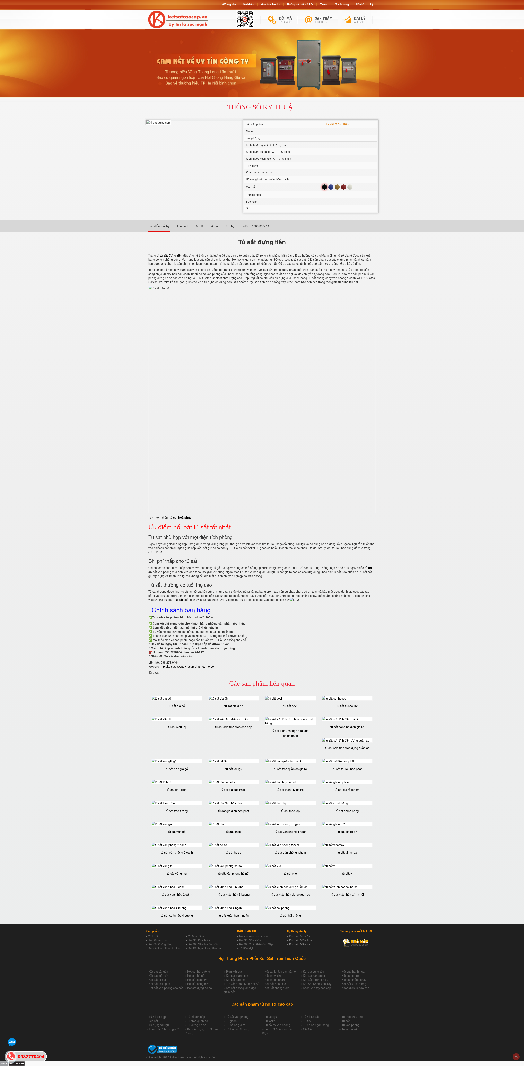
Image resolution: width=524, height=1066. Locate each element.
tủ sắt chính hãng (347, 810)
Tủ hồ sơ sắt (311, 1017)
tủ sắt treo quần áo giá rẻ (290, 768)
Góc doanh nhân (270, 4)
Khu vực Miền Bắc (300, 936)
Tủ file (307, 1021)
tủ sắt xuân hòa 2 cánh (177, 894)
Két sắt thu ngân (159, 984)
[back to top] (516, 1056)
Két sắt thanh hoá (353, 971)
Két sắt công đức (198, 984)
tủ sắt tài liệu (233, 768)
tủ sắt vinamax (347, 852)
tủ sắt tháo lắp (290, 810)
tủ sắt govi (290, 706)
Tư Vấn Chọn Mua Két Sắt (243, 984)
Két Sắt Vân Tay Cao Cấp (203, 944)
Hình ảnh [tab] (183, 226)
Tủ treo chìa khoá (353, 1017)
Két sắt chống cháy (354, 980)
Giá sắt (153, 1021)
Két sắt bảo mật (236, 980)
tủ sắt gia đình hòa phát (233, 810)
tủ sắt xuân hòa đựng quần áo (290, 894)
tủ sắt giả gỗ (177, 706)
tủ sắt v (347, 873)
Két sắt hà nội (196, 975)
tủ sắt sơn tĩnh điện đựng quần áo (347, 748)
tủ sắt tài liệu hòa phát (347, 768)
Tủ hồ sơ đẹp (157, 1017)
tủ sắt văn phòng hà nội (233, 873)
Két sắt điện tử (158, 975)
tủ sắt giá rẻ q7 (347, 831)
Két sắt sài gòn (158, 971)
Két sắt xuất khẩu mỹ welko (255, 936)
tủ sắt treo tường (177, 810)
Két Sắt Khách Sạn (199, 940)
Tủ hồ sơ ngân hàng (316, 1025)
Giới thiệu (248, 4)
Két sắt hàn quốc (314, 975)
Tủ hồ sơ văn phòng (277, 1025)
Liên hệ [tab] (229, 226)
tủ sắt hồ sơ (234, 852)
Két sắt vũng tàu (313, 971)
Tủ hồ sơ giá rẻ (235, 1025)
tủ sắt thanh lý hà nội (290, 789)
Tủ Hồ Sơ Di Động (237, 1029)
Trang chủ (230, 4)
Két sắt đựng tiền (237, 975)
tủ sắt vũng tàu (177, 873)
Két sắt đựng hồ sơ (199, 988)
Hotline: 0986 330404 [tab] (255, 226)
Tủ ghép (231, 1021)
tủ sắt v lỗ (290, 873)
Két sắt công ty (197, 980)
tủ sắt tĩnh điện (176, 789)
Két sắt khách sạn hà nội (280, 971)
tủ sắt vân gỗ (176, 831)
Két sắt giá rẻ (350, 975)
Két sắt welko (273, 975)
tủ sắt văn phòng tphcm (290, 852)
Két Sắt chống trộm (276, 988)
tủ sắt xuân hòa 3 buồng (234, 894)
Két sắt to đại (157, 980)
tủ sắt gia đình (233, 706)
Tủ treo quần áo (197, 1021)
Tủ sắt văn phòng (237, 1017)
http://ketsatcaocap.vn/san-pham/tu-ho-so (187, 666)
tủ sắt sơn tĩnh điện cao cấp (233, 727)
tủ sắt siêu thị (177, 727)
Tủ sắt (346, 1021)
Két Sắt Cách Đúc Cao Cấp (164, 948)
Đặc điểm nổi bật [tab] (159, 226)
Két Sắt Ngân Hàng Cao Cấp (205, 948)
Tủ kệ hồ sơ (349, 1029)
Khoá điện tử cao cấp (355, 988)
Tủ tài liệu (270, 1017)
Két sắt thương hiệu (315, 980)
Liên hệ (360, 4)
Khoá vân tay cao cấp (317, 988)
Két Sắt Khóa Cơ (275, 984)
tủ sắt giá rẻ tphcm (347, 789)
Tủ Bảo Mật (246, 948)
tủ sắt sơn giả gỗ (177, 768)
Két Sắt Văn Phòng (250, 940)
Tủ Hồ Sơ (153, 936)
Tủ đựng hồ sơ (196, 1025)
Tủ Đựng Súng (196, 936)
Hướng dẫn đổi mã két (300, 4)
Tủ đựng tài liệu (159, 1025)
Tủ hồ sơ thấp (196, 1017)
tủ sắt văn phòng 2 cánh (177, 852)
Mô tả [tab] (199, 226)
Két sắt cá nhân (274, 980)
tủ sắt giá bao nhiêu (233, 789)
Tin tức (324, 4)
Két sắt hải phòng (198, 971)
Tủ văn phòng (350, 1025)
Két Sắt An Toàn (158, 940)
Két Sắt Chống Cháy (160, 944)
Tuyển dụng (342, 4)
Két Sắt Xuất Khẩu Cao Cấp (256, 944)
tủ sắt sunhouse (347, 706)
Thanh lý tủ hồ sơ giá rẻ (164, 1029)
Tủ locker (270, 1021)
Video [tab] (214, 226)
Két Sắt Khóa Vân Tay (317, 984)
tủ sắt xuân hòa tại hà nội (347, 894)
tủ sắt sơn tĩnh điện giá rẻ (347, 727)
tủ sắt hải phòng (290, 915)
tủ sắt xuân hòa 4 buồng (177, 915)
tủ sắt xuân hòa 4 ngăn (233, 915)
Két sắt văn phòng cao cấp (166, 988)
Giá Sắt (308, 1029)
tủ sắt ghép (233, 831)
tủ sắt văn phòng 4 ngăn (290, 831)
